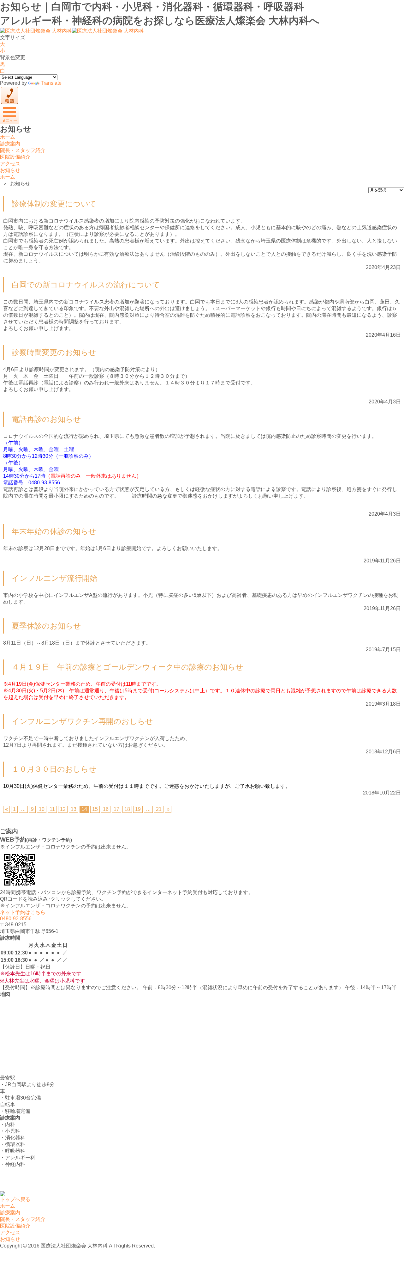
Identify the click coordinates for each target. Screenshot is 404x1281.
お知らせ (10, 170)
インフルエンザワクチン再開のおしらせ (82, 721)
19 (138, 809)
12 (63, 809)
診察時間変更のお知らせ (54, 352)
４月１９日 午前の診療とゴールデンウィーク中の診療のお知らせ (127, 667)
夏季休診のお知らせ (46, 626)
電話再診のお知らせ (46, 419)
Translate (51, 83)
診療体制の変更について (54, 203)
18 (127, 809)
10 (42, 809)
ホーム (7, 137)
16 (106, 809)
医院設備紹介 (15, 157)
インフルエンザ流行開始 (54, 578)
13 (73, 809)
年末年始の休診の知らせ (54, 531)
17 (116, 809)
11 (52, 809)
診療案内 (10, 143)
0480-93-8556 (16, 918)
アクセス (10, 163)
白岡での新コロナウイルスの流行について (86, 284)
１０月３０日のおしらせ (54, 769)
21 (159, 809)
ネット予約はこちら (22, 912)
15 (95, 809)
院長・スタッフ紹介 (22, 150)
